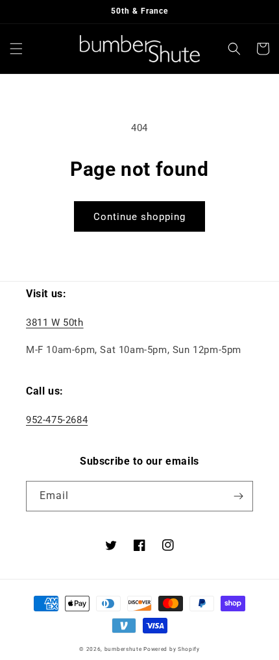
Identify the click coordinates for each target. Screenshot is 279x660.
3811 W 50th (55, 322)
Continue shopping (139, 217)
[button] (16, 48)
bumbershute (123, 649)
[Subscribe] (238, 496)
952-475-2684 (57, 420)
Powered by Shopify (171, 649)
